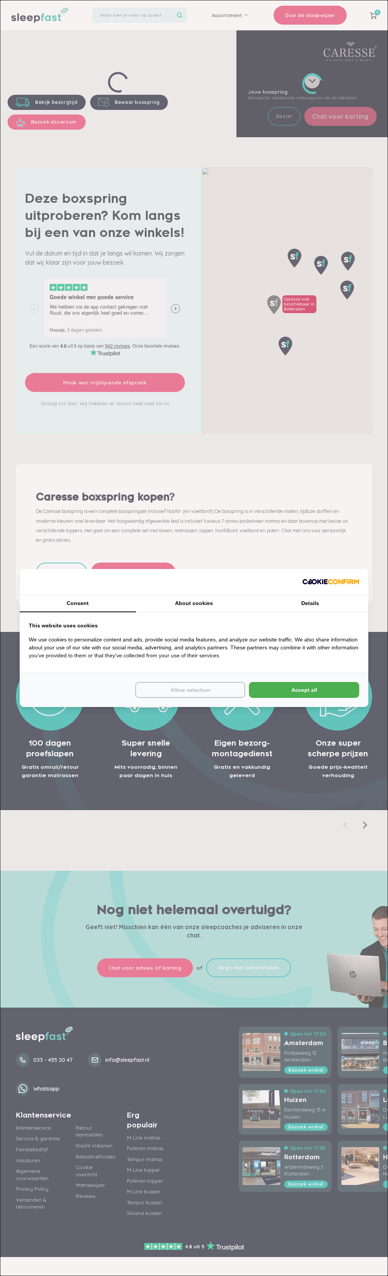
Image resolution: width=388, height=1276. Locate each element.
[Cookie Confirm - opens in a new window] (330, 581)
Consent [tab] (78, 603)
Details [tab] (310, 603)
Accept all (304, 690)
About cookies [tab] (194, 603)
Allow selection (190, 690)
